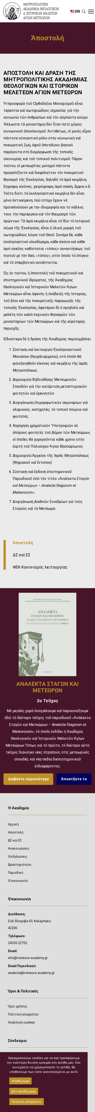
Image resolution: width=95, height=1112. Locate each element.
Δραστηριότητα (19, 864)
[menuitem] (75, 11)
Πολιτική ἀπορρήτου (23, 1014)
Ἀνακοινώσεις (19, 848)
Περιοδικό (15, 872)
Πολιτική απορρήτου (27, 1101)
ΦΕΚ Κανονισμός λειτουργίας (40, 567)
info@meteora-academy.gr (28, 958)
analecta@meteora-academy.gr (31, 973)
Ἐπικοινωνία (18, 881)
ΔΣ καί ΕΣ (21, 554)
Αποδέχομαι (20, 1081)
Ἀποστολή (23, 542)
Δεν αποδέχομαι (24, 1091)
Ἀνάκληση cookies (21, 1022)
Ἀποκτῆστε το (74, 779)
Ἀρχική (13, 824)
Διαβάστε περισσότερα (28, 779)
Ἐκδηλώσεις (17, 856)
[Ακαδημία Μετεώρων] (33, 11)
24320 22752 (17, 943)
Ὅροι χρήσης (17, 1006)
